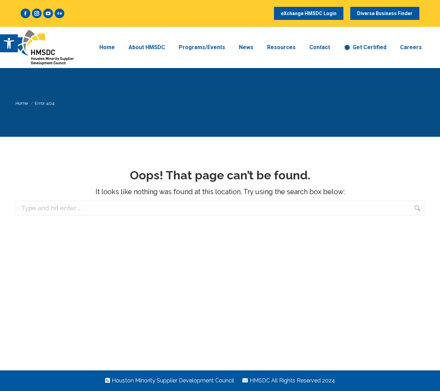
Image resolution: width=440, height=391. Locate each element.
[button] (9, 43)
